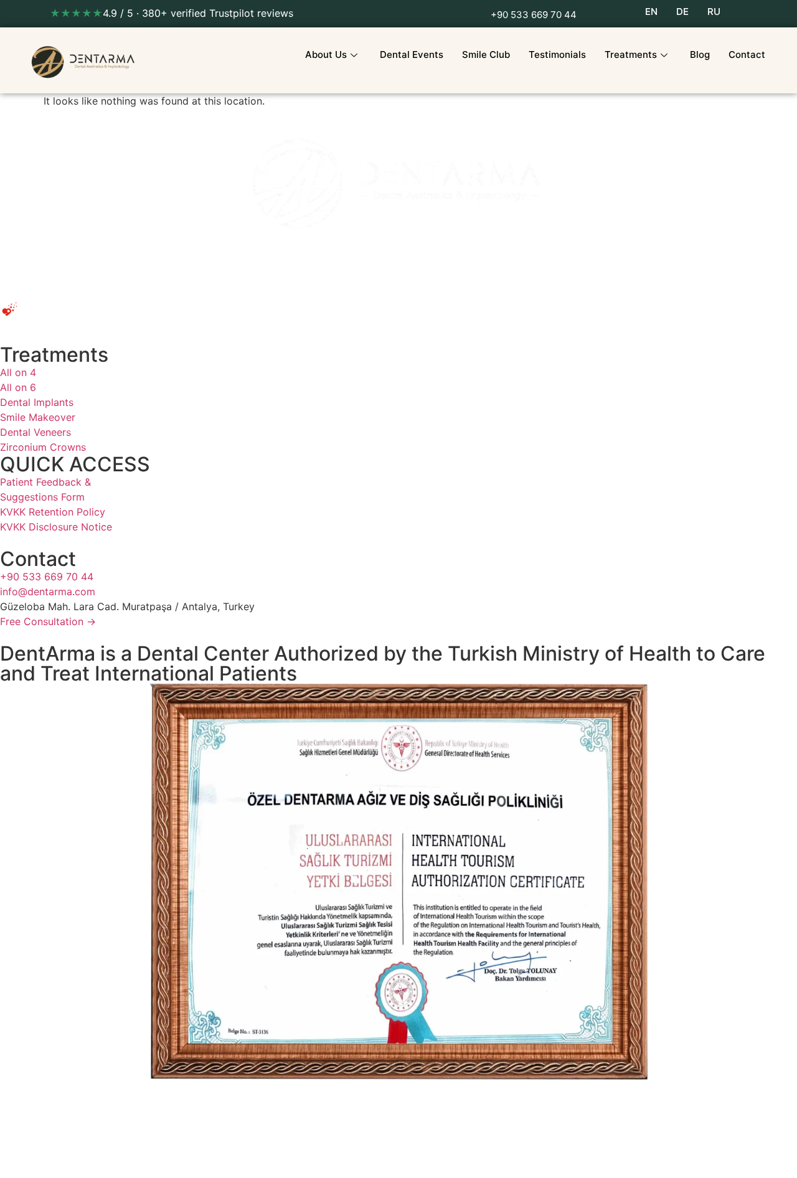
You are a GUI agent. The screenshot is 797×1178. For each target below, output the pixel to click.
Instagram (77, 1155)
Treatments (631, 54)
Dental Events (411, 54)
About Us (326, 54)
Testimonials (557, 54)
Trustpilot (22, 1155)
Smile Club (486, 54)
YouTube (133, 1155)
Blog (700, 54)
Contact (747, 54)
